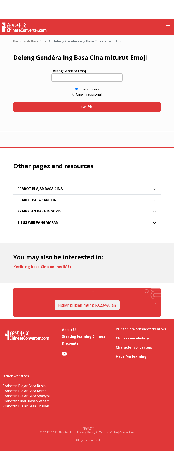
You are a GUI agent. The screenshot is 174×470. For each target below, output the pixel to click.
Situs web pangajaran (38, 222)
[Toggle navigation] (168, 27)
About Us (69, 329)
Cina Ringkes (89, 89)
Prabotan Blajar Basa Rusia (24, 385)
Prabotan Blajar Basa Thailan (26, 406)
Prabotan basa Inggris (39, 211)
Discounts (70, 343)
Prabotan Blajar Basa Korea (24, 390)
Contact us (126, 432)
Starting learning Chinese (84, 336)
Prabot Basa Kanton (37, 200)
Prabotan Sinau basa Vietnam (26, 401)
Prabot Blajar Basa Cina (40, 188)
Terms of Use (108, 432)
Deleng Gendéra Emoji (68, 71)
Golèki (87, 107)
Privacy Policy (86, 432)
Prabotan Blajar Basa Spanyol (26, 396)
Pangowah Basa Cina (29, 41)
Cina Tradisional (89, 94)
